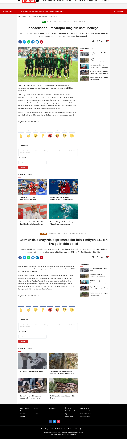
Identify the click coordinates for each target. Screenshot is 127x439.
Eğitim (36, 408)
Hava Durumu (84, 408)
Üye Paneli (119, 11)
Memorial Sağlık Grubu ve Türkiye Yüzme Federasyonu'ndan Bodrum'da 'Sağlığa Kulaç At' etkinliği (62, 223)
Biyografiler (52, 408)
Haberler (24, 16)
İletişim (52, 429)
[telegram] (33, 42)
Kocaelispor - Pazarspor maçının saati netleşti (44, 16)
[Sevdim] (35, 132)
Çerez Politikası (68, 429)
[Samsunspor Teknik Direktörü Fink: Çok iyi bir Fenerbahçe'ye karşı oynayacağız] (32, 211)
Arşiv (66, 413)
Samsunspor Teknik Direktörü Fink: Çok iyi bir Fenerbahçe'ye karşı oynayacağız (32, 223)
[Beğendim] (21, 132)
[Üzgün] (72, 132)
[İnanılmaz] (64, 132)
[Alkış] (28, 132)
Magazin (22, 413)
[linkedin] (37, 42)
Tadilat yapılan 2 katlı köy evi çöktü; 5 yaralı (62, 397)
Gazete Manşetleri (85, 411)
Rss (42, 429)
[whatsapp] (28, 42)
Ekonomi (22, 411)
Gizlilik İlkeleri (59, 429)
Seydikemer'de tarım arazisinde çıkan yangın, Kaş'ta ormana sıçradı (62, 372)
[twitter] (24, 42)
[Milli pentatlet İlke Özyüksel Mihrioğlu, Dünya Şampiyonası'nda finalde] (63, 187)
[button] (18, 11)
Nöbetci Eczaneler (85, 413)
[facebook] (20, 42)
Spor (29, 16)
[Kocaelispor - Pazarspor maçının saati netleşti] (48, 64)
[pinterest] (41, 42)
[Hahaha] (57, 132)
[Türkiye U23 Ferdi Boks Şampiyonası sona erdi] (32, 187)
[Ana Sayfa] (19, 17)
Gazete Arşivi (69, 416)
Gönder (23, 167)
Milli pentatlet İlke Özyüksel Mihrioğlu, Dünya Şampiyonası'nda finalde (62, 199)
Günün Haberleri (70, 411)
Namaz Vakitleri (85, 416)
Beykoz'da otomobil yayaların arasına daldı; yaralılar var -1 (30, 397)
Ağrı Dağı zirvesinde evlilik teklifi (31, 371)
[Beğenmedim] (43, 132)
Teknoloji (22, 416)
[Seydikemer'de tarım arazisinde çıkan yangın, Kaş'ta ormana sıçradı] (63, 361)
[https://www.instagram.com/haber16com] (58, 421)
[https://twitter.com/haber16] (54, 421)
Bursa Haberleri (24, 408)
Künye (47, 429)
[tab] (23, 145)
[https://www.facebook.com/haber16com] (50, 421)
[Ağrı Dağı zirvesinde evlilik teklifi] (32, 361)
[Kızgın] (50, 132)
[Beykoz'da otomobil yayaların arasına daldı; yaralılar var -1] (32, 385)
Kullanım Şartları (79, 429)
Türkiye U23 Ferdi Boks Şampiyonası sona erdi (28, 198)
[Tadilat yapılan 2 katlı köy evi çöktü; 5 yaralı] (63, 385)
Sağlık (36, 413)
